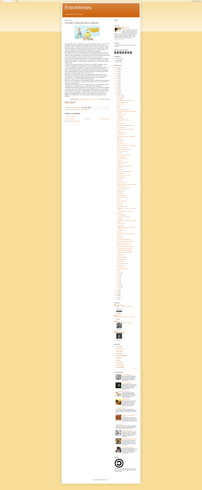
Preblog (118, 321)
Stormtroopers (120, 178)
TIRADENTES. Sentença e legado (124, 166)
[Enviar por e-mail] (84, 107)
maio (118, 280)
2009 (117, 293)
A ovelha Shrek (120, 164)
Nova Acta (118, 315)
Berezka (118, 121)
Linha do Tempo (119, 305)
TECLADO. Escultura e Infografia (124, 239)
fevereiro (119, 285)
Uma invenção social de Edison (123, 175)
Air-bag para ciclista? (69, 103)
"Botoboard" (119, 160)
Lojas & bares (120, 218)
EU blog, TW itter (120, 104)
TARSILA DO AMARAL (127, 322)
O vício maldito (120, 204)
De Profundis (119, 213)
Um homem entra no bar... (121, 408)
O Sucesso (119, 232)
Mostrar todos (135, 368)
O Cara (118, 199)
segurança (87, 109)
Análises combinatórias (122, 147)
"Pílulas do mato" (125, 399)
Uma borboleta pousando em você (129, 439)
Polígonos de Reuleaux (122, 257)
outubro (118, 98)
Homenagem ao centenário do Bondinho (125, 125)
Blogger (107, 479)
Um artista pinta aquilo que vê (123, 119)
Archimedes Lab (119, 348)
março (118, 284)
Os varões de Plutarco (127, 430)
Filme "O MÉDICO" (121, 173)
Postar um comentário (71, 116)
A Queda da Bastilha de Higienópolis (125, 100)
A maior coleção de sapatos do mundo (125, 246)
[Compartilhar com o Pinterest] (90, 107)
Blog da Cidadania (120, 367)
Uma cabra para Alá (121, 114)
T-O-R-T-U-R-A (120, 167)
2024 (117, 71)
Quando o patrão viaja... (122, 259)
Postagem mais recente (70, 118)
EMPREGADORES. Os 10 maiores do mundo (126, 184)
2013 (117, 91)
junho (118, 278)
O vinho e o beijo (120, 223)
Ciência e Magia (120, 254)
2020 (117, 78)
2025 (117, 69)
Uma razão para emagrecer (123, 102)
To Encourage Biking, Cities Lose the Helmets (89, 99)
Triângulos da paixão (121, 195)
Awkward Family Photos (121, 355)
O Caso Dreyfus (120, 134)
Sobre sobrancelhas (121, 143)
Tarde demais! (120, 193)
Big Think (118, 360)
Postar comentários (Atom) (74, 121)
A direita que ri (120, 202)
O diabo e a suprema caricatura (123, 243)
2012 (117, 93)
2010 (117, 291)
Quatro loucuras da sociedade (123, 154)
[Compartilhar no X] (87, 107)
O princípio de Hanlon (121, 132)
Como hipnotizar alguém (127, 447)
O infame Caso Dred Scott (122, 151)
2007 (117, 297)
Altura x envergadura (126, 374)
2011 (117, 290)
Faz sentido (119, 153)
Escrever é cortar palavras (122, 162)
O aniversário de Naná (121, 201)
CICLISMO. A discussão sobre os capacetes (126, 233)
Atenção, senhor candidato (122, 263)
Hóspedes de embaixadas (122, 268)
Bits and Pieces (119, 362)
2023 (117, 73)
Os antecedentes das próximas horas (125, 248)
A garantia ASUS (120, 118)
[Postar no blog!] (86, 107)
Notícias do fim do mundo (122, 197)
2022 (117, 75)
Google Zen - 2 (120, 237)
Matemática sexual (121, 265)
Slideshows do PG (120, 331)
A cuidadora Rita (120, 191)
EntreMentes (78, 7)
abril (118, 282)
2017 (117, 84)
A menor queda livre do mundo (123, 149)
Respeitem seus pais (121, 182)
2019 (117, 80)
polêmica (79, 109)
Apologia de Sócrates (121, 186)
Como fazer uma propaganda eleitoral (125, 241)
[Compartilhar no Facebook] (89, 107)
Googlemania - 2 (120, 261)
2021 (117, 76)
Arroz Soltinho (119, 351)
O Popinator (119, 235)
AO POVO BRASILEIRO (122, 215)
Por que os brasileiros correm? (123, 109)
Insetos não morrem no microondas (124, 211)
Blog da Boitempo (120, 364)
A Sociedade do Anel (121, 156)
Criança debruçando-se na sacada (124, 244)
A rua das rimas (119, 424)
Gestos (118, 105)
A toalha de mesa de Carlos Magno (124, 171)
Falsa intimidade (120, 267)
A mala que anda (120, 225)
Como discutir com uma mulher (123, 188)
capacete (72, 109)
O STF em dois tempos (121, 255)
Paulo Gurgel (126, 27)
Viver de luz (119, 138)
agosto (118, 274)
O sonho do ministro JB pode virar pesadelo (126, 145)
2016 (117, 86)
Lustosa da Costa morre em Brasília (124, 252)
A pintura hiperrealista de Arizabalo (124, 250)
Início (117, 22)
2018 (117, 82)
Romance (119, 270)
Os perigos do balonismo (122, 158)
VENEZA (124, 333)
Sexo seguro (119, 180)
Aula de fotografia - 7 (121, 177)
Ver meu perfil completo (119, 39)
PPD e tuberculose (126, 391)
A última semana (120, 140)
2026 (117, 67)
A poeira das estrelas (126, 383)
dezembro (119, 95)
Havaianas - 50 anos (121, 127)
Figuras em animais (121, 123)
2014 (117, 89)
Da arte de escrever (121, 169)
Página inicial (87, 118)
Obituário (119, 131)
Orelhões (119, 107)
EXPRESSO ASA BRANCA (128, 306)
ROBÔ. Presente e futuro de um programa (126, 136)
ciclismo (76, 109)
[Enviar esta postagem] (82, 107)
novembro (119, 96)
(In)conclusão (120, 142)
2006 (117, 299)
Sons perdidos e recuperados (123, 216)
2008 (117, 295)
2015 (117, 88)
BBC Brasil (118, 358)
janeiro (118, 287)
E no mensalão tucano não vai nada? (125, 129)
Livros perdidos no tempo (122, 206)
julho (118, 276)
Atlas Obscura (119, 353)
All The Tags (119, 346)
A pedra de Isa (120, 116)
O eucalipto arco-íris (121, 230)
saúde (83, 109)
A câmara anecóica (121, 190)
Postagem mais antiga (104, 118)
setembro (119, 273)
